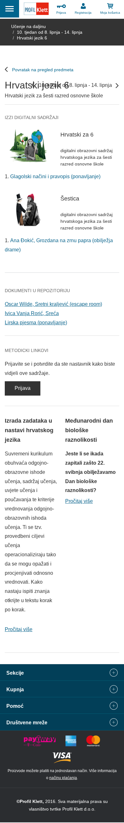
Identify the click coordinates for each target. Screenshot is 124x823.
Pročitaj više (18, 629)
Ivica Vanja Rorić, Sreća (32, 313)
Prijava (61, 12)
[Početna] (36, 10)
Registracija (83, 12)
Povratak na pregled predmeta (42, 69)
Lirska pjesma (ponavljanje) (36, 322)
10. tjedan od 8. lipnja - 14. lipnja (49, 32)
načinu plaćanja (63, 778)
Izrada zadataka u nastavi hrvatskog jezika (29, 430)
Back (33, 85)
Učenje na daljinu (28, 26)
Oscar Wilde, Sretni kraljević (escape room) (53, 304)
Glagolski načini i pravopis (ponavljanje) (55, 176)
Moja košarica (110, 12)
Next (117, 85)
